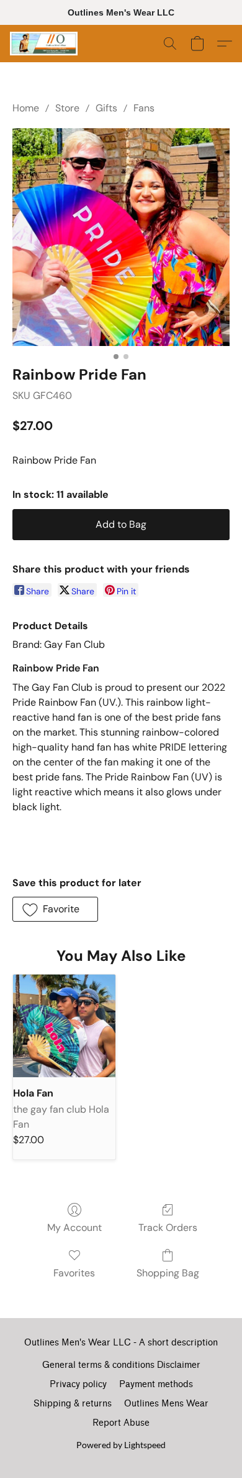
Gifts (106, 108)
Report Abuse (121, 1423)
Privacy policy (78, 1384)
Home (25, 108)
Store (67, 108)
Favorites (74, 1272)
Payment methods (156, 1384)
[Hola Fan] (64, 1026)
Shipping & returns (73, 1403)
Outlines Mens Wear (166, 1403)
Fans (144, 108)
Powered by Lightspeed (121, 1444)
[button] (45, 43)
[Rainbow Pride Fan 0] (121, 237)
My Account (74, 1227)
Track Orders (167, 1227)
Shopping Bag (168, 1272)
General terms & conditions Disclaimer (121, 1365)
